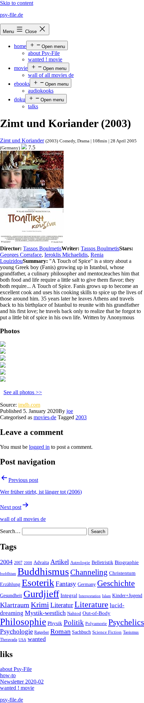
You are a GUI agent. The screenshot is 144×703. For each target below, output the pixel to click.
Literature (91, 604)
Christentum (122, 573)
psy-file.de (11, 15)
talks (33, 106)
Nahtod (74, 613)
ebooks (22, 84)
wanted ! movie (45, 59)
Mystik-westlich (45, 612)
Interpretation (90, 596)
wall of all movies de (51, 75)
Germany (87, 584)
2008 (28, 563)
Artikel (59, 562)
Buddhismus (43, 571)
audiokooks (40, 91)
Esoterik (38, 582)
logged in (39, 447)
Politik (74, 622)
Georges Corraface (21, 255)
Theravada (8, 639)
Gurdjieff (41, 593)
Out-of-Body (96, 613)
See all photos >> (22, 392)
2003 (81, 417)
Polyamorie (96, 623)
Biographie (127, 562)
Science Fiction (107, 632)
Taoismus (131, 632)
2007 (18, 562)
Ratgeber (41, 632)
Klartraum (14, 605)
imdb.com (29, 405)
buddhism (8, 574)
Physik (55, 623)
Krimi (40, 605)
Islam (106, 596)
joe (69, 411)
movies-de (45, 417)
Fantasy (66, 583)
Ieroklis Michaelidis (66, 255)
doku (19, 99)
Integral (68, 595)
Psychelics (126, 622)
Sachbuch (81, 632)
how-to (8, 675)
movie (21, 68)
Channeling (89, 572)
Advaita (41, 562)
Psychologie (16, 631)
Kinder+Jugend (127, 595)
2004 (6, 562)
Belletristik (102, 562)
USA (22, 640)
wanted (37, 638)
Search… (10, 531)
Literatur (61, 605)
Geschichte (116, 583)
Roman (60, 631)
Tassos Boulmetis (42, 248)
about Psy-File (44, 53)
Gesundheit (11, 595)
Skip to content (16, 3)
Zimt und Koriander (22, 140)
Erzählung (10, 584)
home (20, 46)
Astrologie (80, 562)
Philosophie (23, 622)
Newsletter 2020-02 (22, 682)
